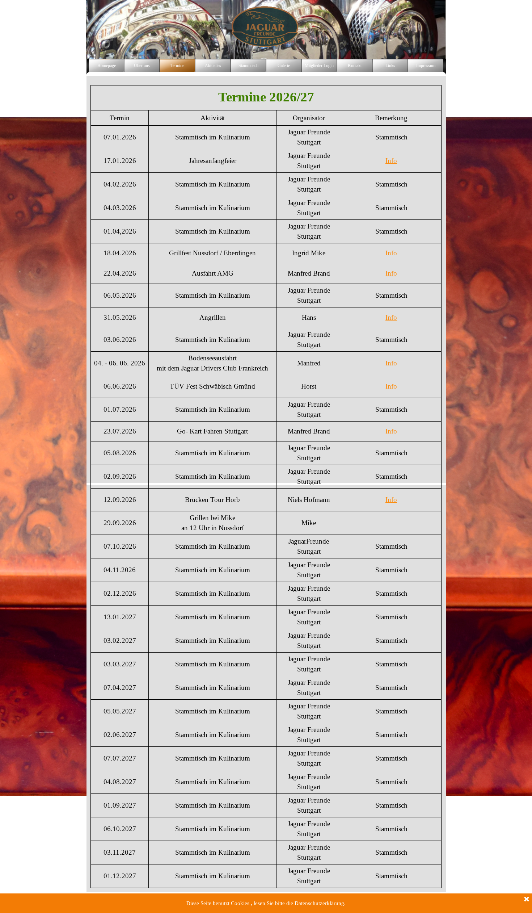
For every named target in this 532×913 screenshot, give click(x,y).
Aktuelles (213, 65)
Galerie (284, 65)
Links (390, 65)
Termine (177, 65)
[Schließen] (526, 899)
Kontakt (355, 65)
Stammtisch (248, 65)
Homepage (106, 65)
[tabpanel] (266, 486)
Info (391, 160)
